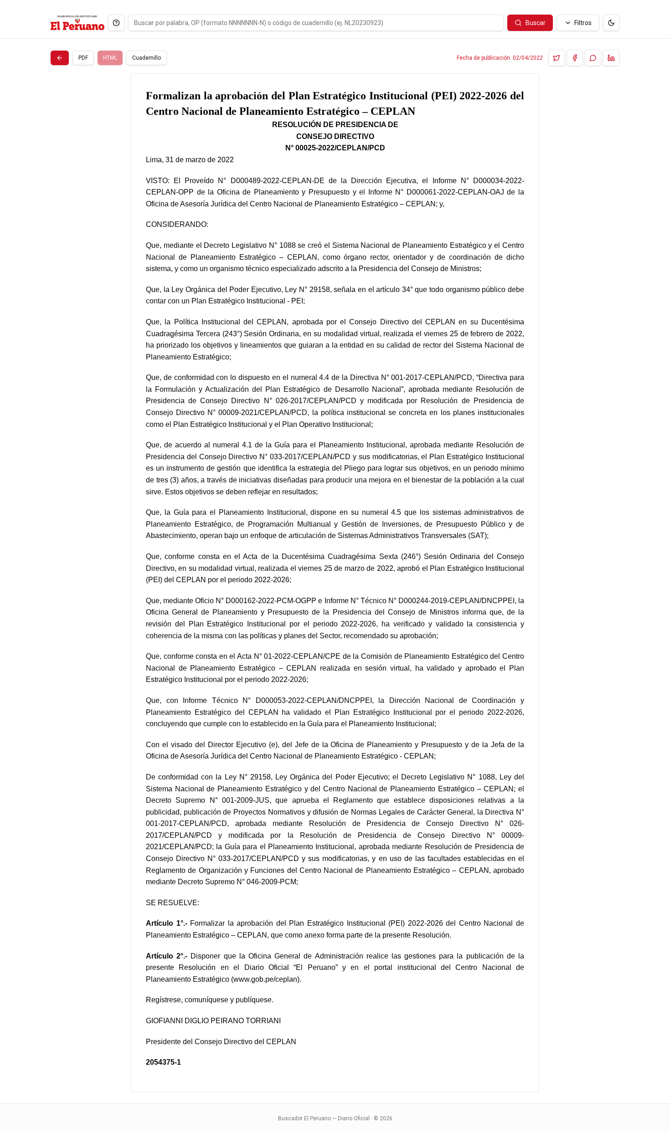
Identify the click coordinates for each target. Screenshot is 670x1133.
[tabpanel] (335, 582)
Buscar (536, 22)
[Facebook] (575, 58)
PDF (83, 58)
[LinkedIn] (611, 58)
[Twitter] (556, 58)
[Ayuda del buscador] (116, 23)
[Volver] (60, 58)
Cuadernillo (146, 58)
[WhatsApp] (593, 58)
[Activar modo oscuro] (611, 23)
